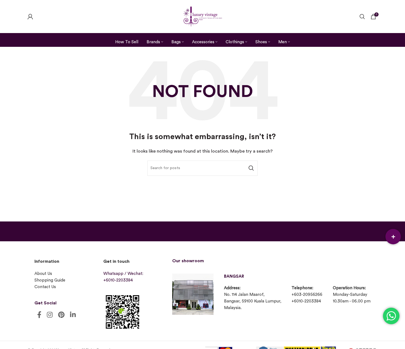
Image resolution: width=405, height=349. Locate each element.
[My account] (30, 16)
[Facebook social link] (39, 315)
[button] (393, 236)
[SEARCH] (251, 168)
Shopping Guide (49, 280)
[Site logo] (202, 16)
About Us (43, 274)
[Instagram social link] (49, 315)
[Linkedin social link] (73, 315)
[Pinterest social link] (61, 315)
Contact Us (45, 287)
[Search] (362, 16)
